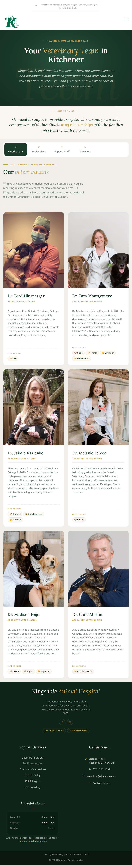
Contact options (102, 783)
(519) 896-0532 (101, 769)
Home (47, 855)
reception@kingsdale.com (101, 776)
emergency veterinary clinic (33, 841)
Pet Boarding (33, 787)
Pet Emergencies (33, 763)
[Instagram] (70, 722)
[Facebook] (62, 722)
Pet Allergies (32, 781)
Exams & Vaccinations (32, 769)
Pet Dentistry (32, 775)
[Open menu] (126, 19)
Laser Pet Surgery (32, 757)
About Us (57, 855)
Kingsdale (66, 691)
